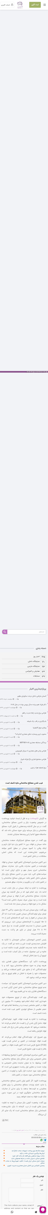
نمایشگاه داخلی (34, 661)
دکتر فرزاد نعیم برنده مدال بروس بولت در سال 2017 (28, 704)
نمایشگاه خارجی (33, 666)
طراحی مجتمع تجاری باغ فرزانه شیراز (33, 759)
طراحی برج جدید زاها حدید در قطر (34, 713)
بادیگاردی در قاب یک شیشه (36, 721)
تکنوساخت (34, 818)
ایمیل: (41, 1185)
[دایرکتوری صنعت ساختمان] (20, 5)
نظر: (41, 1190)
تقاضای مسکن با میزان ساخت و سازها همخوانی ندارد (28, 1158)
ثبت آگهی (35, 4)
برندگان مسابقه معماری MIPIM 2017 (33, 742)
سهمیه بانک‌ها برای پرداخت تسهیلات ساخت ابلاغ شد (28, 1151)
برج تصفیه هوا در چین (38, 767)
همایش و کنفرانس (33, 671)
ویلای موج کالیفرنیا (39, 727)
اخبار (22, 1130)
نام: (42, 1180)
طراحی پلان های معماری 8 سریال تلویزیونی (30, 750)
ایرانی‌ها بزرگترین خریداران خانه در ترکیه (32, 1153)
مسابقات (36, 676)
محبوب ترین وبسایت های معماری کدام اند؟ (30, 734)
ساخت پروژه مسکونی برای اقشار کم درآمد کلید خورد (28, 1156)
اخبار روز (36, 656)
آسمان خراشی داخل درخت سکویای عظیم (31, 696)
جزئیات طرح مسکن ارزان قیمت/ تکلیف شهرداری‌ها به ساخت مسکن (25, 1162)
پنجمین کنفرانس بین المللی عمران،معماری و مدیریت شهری (26, 1165)
